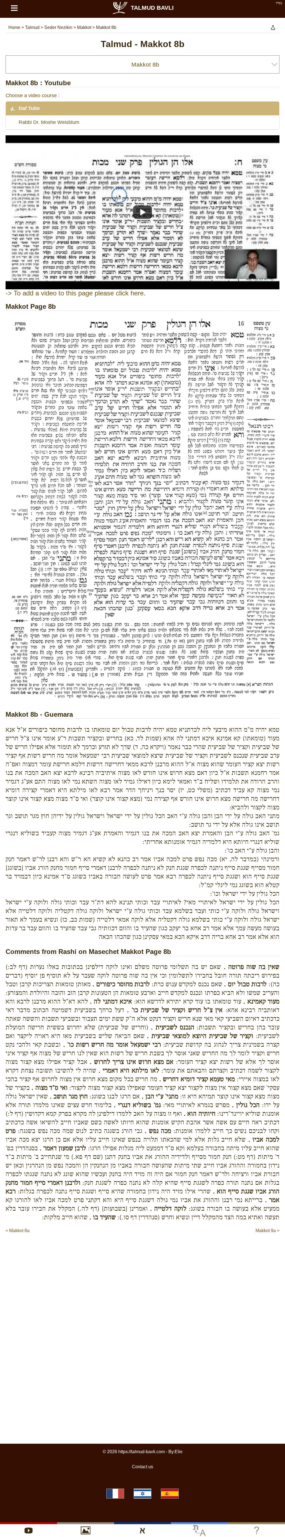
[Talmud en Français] (115, 1494)
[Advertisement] (142, 1250)
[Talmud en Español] (170, 1494)
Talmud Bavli (152, 7)
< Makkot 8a (18, 1230)
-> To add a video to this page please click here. (76, 293)
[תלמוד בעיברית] (142, 1494)
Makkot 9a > (267, 1230)
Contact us (142, 1466)
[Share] (273, 27)
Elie (179, 1451)
